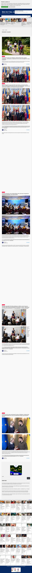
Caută (3, 476)
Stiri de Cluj (5, 129)
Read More (27, 242)
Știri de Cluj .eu (8, 12)
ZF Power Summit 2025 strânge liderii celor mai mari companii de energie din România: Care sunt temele (15, 194)
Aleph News (11, 240)
